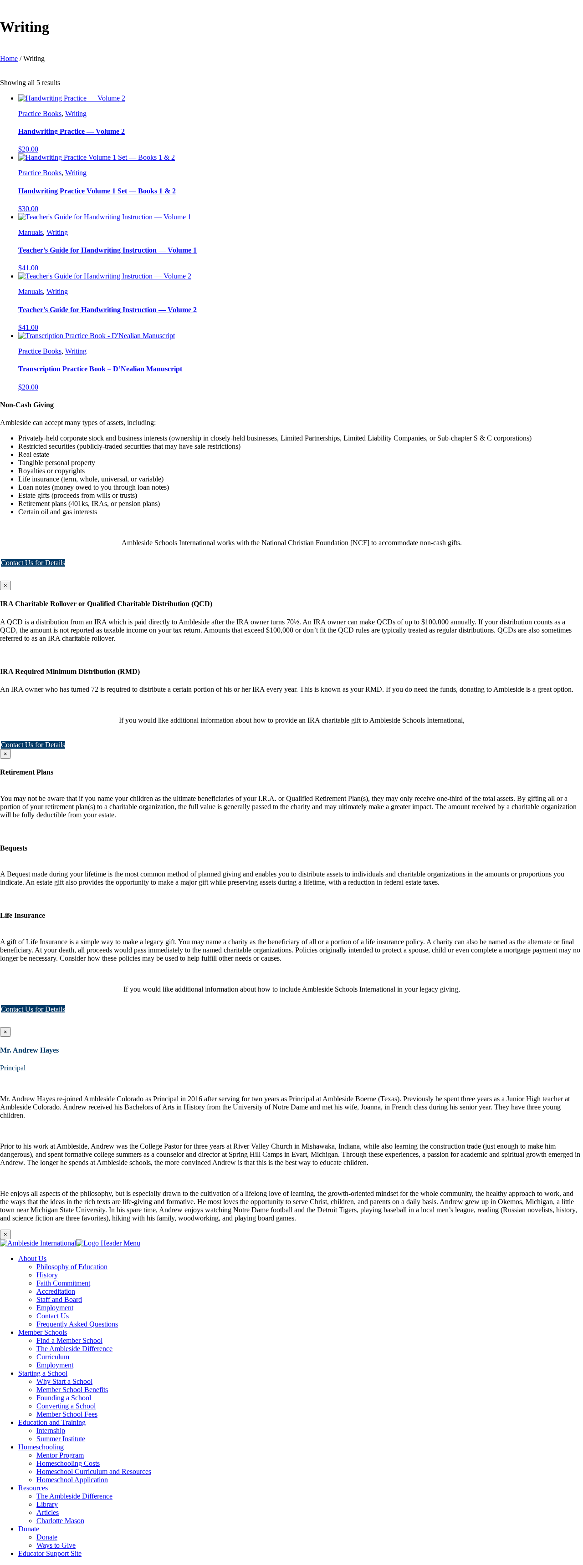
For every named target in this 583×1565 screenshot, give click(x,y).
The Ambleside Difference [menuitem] (74, 1348)
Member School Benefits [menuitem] (72, 1389)
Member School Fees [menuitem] (66, 1414)
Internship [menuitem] (50, 1430)
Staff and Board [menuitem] (59, 1299)
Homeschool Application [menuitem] (72, 1480)
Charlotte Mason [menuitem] (60, 1520)
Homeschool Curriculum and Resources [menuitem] (93, 1471)
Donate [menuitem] (28, 1529)
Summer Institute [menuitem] (60, 1439)
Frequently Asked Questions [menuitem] (77, 1324)
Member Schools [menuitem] (42, 1332)
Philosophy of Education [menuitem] (71, 1267)
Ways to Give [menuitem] (56, 1545)
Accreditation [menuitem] (55, 1291)
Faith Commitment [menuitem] (63, 1283)
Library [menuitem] (47, 1504)
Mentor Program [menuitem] (60, 1455)
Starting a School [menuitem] (42, 1373)
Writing (76, 113)
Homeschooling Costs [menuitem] (68, 1463)
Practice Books (39, 113)
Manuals (30, 232)
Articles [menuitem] (47, 1512)
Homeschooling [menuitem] (41, 1447)
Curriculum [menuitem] (52, 1357)
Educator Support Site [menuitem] (50, 1553)
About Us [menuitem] (32, 1258)
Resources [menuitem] (33, 1488)
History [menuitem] (47, 1275)
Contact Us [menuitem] (52, 1316)
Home (9, 58)
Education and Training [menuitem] (52, 1422)
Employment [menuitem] (54, 1308)
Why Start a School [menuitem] (64, 1381)
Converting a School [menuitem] (66, 1406)
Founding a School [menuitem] (63, 1398)
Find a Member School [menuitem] (69, 1340)
